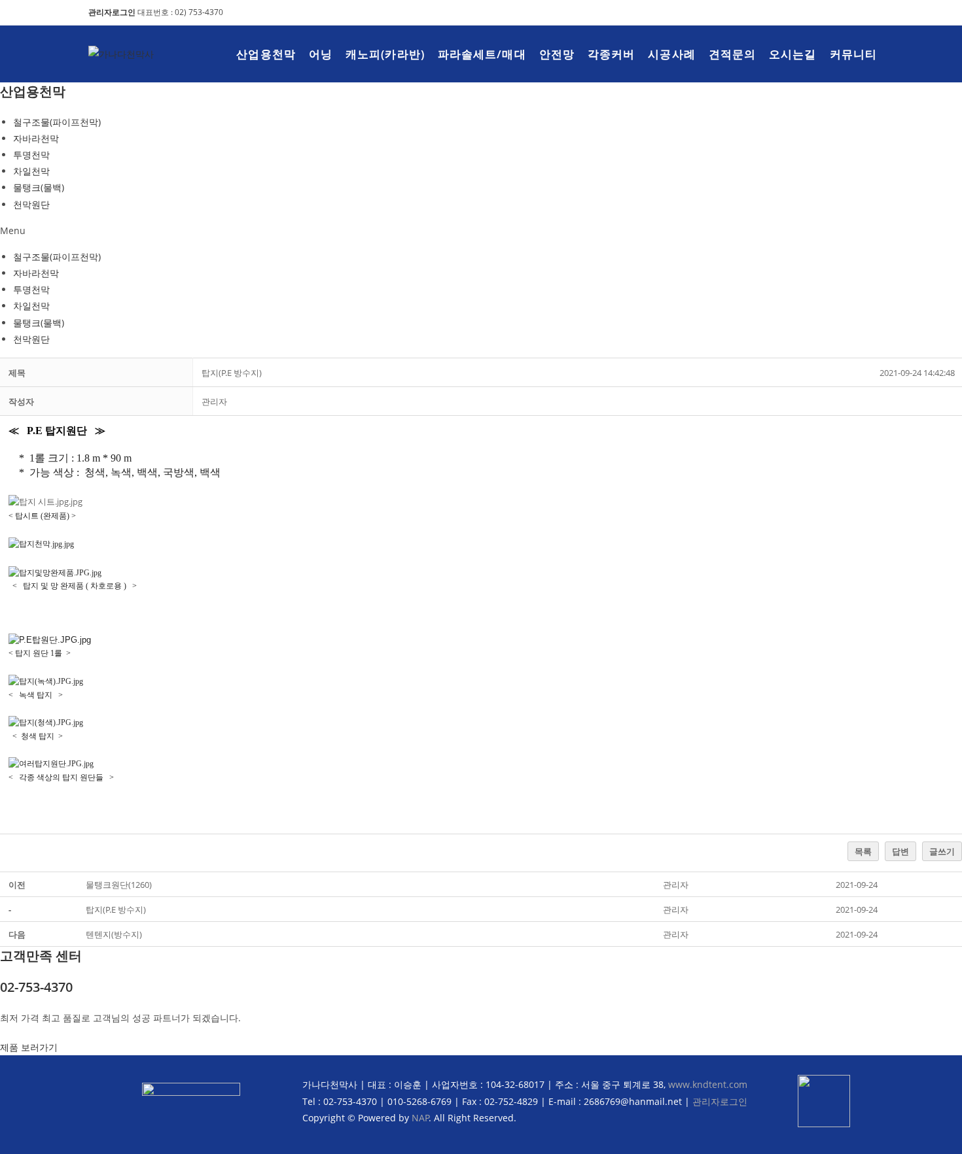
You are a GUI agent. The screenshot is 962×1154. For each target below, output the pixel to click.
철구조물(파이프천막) (57, 122)
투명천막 (31, 154)
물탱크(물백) (38, 187)
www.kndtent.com (707, 1084)
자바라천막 (36, 138)
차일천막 (31, 171)
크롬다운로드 (638, 22)
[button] (481, 230)
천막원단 (31, 204)
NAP (420, 1118)
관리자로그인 (719, 1101)
